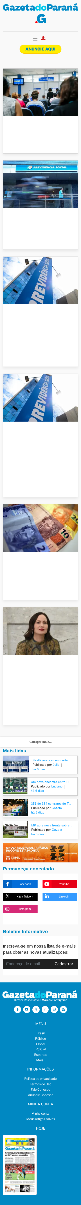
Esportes (40, 1054)
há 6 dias (38, 769)
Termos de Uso (40, 1084)
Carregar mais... (40, 742)
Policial (41, 1049)
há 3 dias (37, 812)
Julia (55, 764)
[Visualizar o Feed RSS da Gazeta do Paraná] (63, 1009)
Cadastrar (64, 963)
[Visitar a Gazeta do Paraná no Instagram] (54, 1009)
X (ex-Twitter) (25, 896)
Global (40, 1044)
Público (40, 1038)
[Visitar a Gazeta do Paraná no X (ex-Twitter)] (36, 1009)
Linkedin (64, 896)
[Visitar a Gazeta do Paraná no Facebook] (17, 1009)
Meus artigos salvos (40, 1119)
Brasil (40, 1033)
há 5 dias (37, 834)
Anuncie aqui (40, 49)
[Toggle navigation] (35, 38)
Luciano (56, 786)
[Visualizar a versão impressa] (43, 39)
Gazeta (56, 808)
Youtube (64, 884)
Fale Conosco (40, 1089)
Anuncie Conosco (40, 1095)
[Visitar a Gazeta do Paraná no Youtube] (26, 1009)
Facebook (25, 884)
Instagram (25, 909)
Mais (40, 1060)
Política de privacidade (40, 1078)
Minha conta (41, 1113)
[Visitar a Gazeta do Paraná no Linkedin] (45, 1009)
